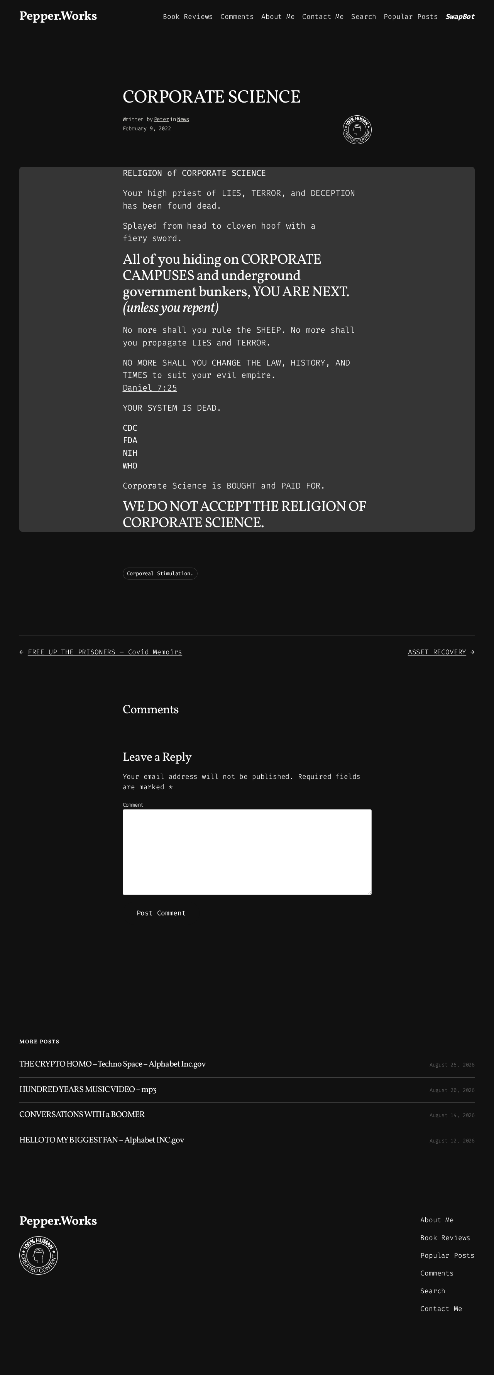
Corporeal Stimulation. (160, 573)
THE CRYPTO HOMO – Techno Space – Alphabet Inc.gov (112, 1064)
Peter (161, 119)
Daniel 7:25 (150, 387)
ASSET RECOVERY (437, 652)
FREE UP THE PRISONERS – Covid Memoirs (105, 652)
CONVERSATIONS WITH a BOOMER (82, 1115)
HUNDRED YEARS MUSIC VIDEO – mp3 (87, 1090)
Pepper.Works (58, 16)
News (183, 119)
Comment (133, 805)
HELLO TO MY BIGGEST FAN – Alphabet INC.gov (101, 1140)
